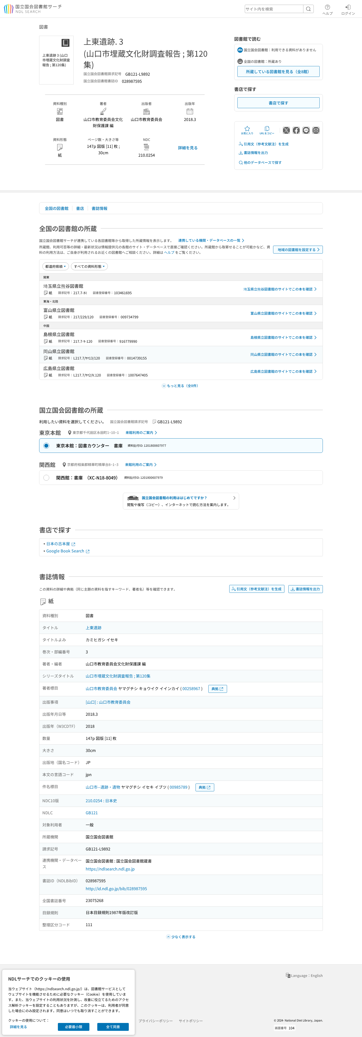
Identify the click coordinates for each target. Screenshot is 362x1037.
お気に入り (247, 133)
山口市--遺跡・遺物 (103, 787)
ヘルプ (327, 13)
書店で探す (278, 103)
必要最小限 (73, 1026)
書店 (80, 208)
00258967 (191, 688)
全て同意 (113, 1026)
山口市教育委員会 (101, 688)
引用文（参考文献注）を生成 (266, 143)
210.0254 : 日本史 (101, 800)
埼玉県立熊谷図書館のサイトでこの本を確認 (278, 289)
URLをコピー (267, 133)
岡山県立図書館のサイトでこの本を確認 (281, 354)
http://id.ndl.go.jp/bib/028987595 (116, 888)
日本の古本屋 (58, 543)
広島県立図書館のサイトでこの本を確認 (281, 371)
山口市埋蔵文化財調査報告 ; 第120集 (118, 676)
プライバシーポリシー (155, 1020)
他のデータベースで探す (263, 162)
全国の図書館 (56, 208)
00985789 (178, 787)
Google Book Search (65, 551)
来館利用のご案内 (139, 432)
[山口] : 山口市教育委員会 (108, 702)
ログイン (348, 13)
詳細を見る (188, 148)
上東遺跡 (93, 627)
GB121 (92, 813)
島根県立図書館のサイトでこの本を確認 (281, 337)
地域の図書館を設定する (297, 249)
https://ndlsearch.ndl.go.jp (110, 869)
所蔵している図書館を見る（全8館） (278, 71)
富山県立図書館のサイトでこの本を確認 (281, 313)
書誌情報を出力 (256, 152)
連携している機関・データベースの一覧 (209, 240)
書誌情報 (99, 208)
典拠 (215, 688)
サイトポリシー (191, 1020)
